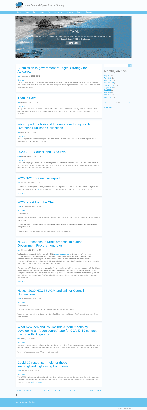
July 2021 (107, 90)
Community (58, 12)
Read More (73, 43)
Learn (42, 12)
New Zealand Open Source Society (44, 5)
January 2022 (109, 83)
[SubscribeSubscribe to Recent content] (16, 395)
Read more (21, 80)
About (27, 12)
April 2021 (107, 95)
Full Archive (108, 107)
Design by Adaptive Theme (125, 408)
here (37, 189)
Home (18, 12)
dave (19, 156)
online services (36, 382)
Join (34, 12)
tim (19, 76)
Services (69, 12)
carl (19, 183)
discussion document (61, 254)
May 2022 (107, 75)
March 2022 (108, 80)
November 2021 (109, 85)
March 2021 (108, 97)
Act (49, 12)
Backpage (89, 12)
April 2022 (107, 78)
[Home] (20, 5)
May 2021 (107, 92)
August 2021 (108, 87)
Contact (79, 12)
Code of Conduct (22, 402)
